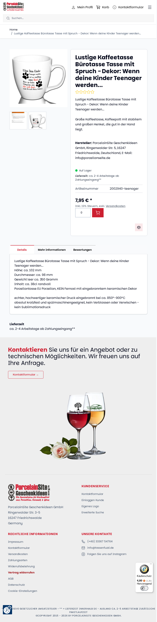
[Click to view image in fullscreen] (38, 78)
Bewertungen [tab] (82, 250)
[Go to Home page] (13, 6)
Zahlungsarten (17, 560)
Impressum (15, 542)
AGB (11, 579)
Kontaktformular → (26, 374)
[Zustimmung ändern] (7, 609)
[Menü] (151, 564)
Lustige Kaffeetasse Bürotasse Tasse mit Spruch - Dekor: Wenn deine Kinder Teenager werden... (77, 33)
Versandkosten (115, 206)
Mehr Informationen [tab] (52, 250)
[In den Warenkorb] (98, 212)
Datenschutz (16, 585)
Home (14, 29)
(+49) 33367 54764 (100, 541)
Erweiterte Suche (93, 512)
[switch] (144, 588)
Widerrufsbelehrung (21, 566)
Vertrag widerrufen (21, 572)
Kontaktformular (92, 494)
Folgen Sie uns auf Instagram (106, 554)
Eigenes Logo (90, 506)
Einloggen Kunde (93, 500)
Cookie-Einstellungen (22, 591)
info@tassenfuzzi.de (100, 548)
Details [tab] (22, 250)
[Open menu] (150, 7)
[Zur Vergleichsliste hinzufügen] (139, 227)
